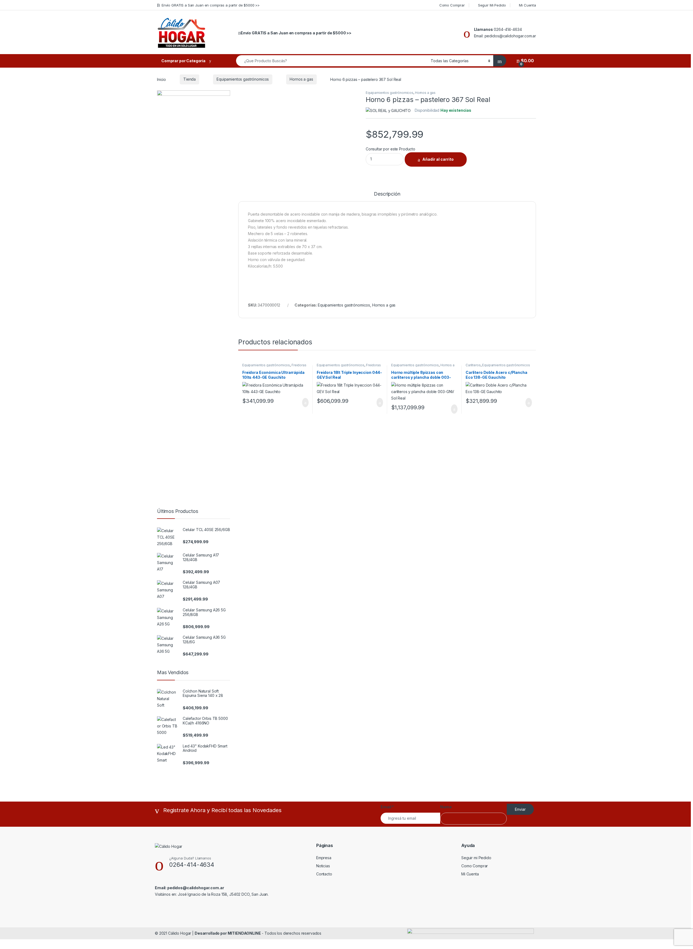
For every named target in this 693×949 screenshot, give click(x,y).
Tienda (189, 79)
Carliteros (473, 365)
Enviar (520, 809)
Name (446, 807)
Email (387, 807)
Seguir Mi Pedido (492, 5)
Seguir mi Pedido (476, 857)
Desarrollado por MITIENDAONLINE (228, 933)
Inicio (161, 79)
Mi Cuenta (527, 5)
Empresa (323, 857)
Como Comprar (452, 5)
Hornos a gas (301, 79)
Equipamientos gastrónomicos (243, 79)
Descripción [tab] (387, 194)
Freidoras (299, 365)
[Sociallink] (157, 906)
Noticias (323, 866)
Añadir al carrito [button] (303, 402)
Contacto (324, 874)
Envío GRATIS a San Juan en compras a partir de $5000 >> (211, 5)
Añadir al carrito (438, 159)
